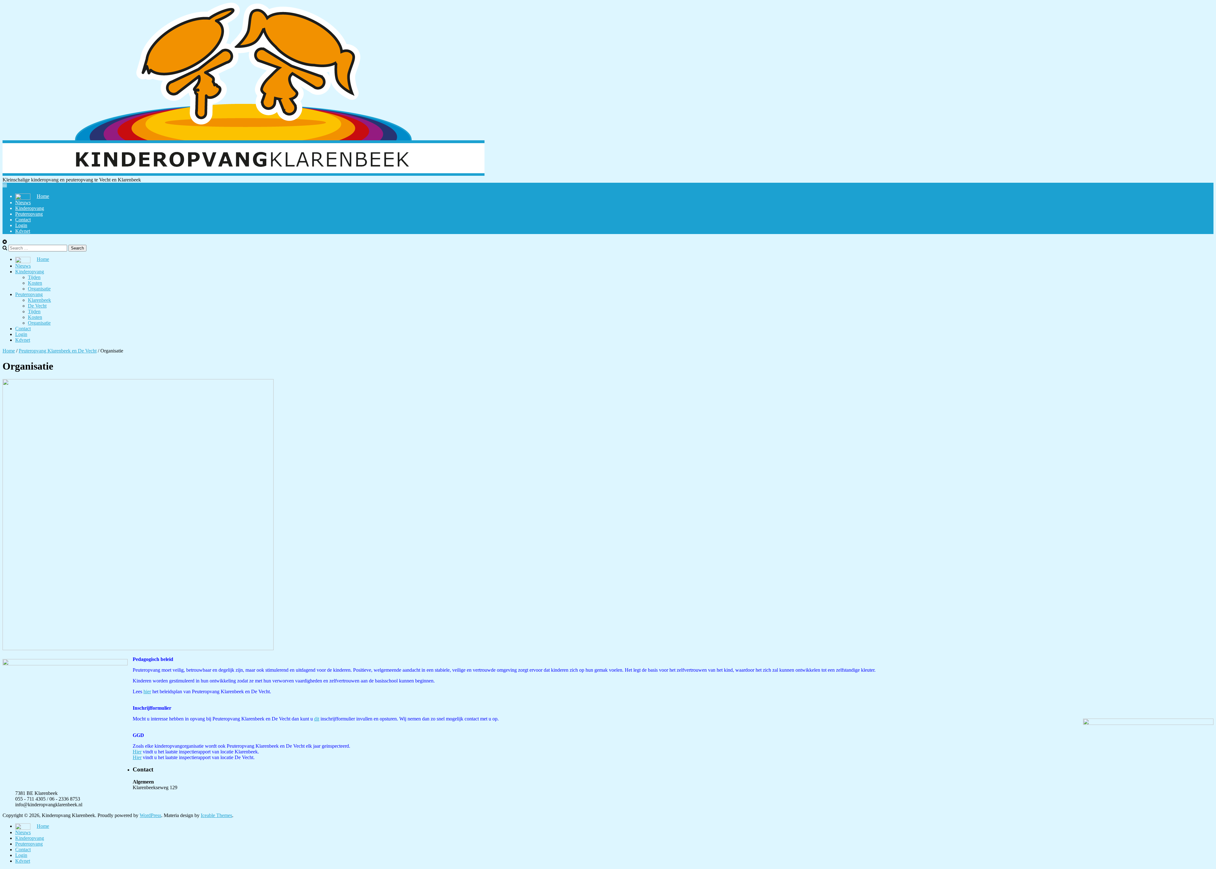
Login (21, 225)
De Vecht (37, 305)
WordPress (150, 815)
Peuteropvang (29, 214)
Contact (23, 219)
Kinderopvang (29, 208)
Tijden (34, 277)
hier (147, 691)
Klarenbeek (39, 300)
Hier (137, 751)
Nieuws (23, 202)
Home (9, 350)
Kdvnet (22, 231)
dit (316, 718)
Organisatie (39, 288)
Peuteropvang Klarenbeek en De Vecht (58, 350)
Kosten (35, 283)
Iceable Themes (216, 815)
